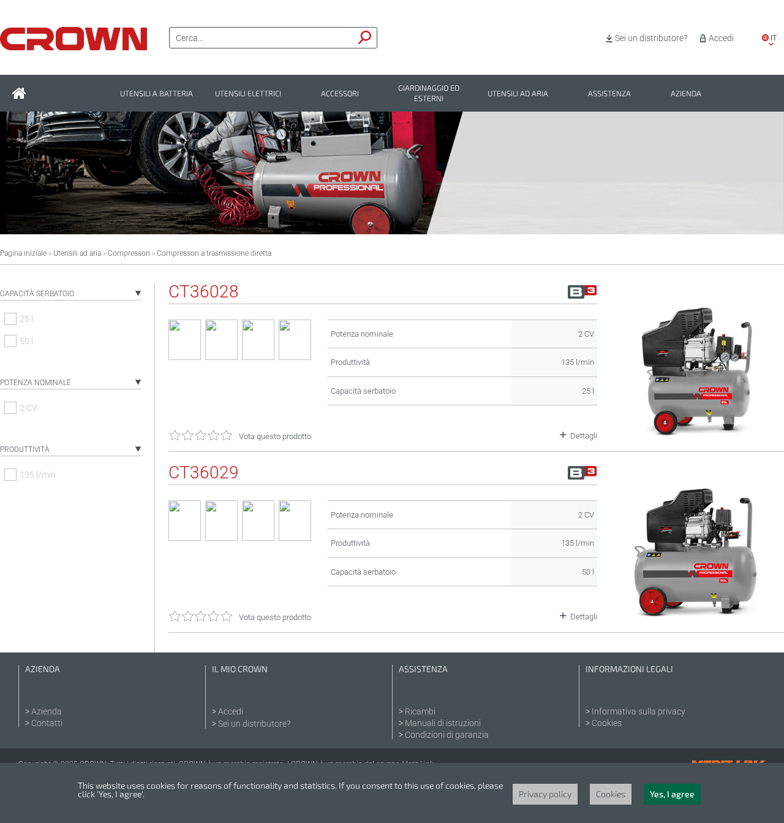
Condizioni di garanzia (447, 734)
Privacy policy (545, 794)
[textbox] (261, 38)
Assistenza (609, 93)
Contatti (46, 723)
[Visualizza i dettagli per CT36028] (696, 436)
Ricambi (420, 711)
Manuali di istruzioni (443, 723)
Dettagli (583, 435)
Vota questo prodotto (275, 436)
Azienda (686, 93)
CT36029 (203, 472)
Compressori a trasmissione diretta (214, 253)
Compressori (129, 253)
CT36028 (203, 291)
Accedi (721, 38)
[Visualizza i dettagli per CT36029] (696, 617)
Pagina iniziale (23, 253)
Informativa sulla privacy (638, 711)
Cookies (607, 723)
